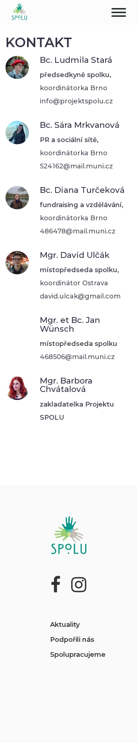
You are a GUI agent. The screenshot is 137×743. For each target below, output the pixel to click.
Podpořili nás (72, 640)
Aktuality (65, 625)
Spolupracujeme (78, 655)
